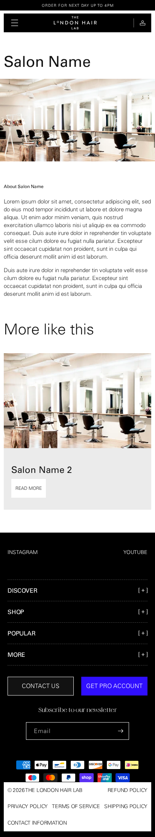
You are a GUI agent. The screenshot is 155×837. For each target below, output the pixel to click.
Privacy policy (28, 806)
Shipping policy (125, 806)
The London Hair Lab (53, 790)
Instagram (23, 552)
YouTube (135, 552)
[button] (14, 22)
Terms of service (76, 806)
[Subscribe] (120, 731)
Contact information (37, 822)
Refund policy (127, 790)
